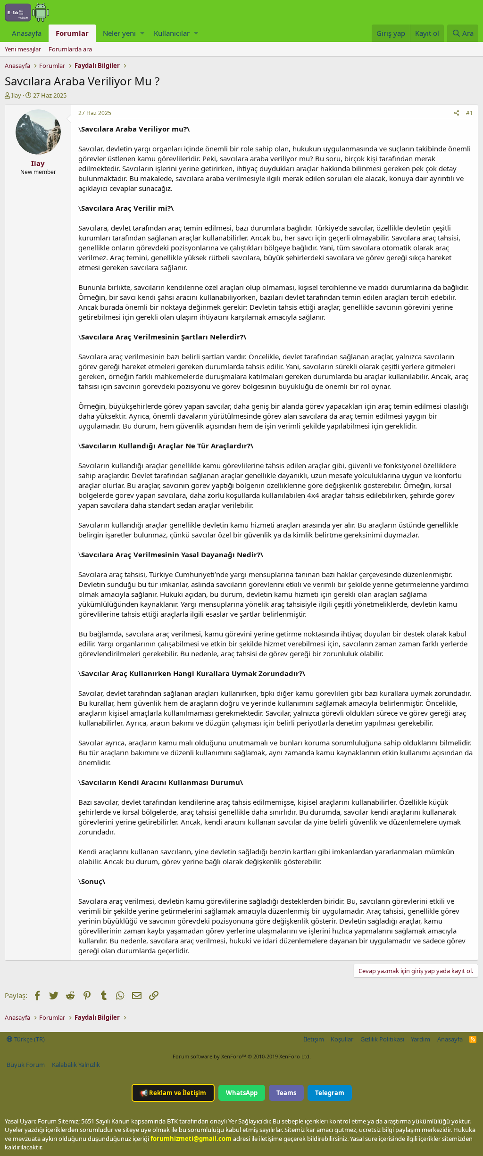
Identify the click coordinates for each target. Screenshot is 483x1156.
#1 (469, 113)
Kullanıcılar (172, 33)
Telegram (329, 1093)
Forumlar (72, 33)
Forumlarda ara (70, 49)
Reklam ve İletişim (173, 1093)
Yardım (420, 1039)
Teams (286, 1093)
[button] (142, 33)
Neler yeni (119, 33)
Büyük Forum (26, 1064)
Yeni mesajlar (23, 49)
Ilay (16, 95)
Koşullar (342, 1039)
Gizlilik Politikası (382, 1039)
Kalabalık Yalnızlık (76, 1064)
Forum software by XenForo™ (242, 1056)
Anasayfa (27, 33)
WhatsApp (242, 1093)
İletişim (314, 1039)
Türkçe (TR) (29, 1039)
